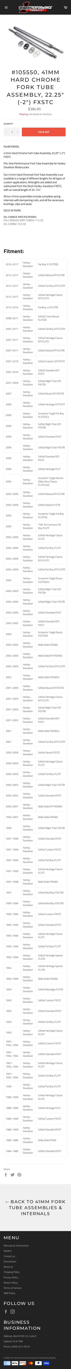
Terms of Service (12, 1288)
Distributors (10, 1261)
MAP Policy (9, 1293)
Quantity (8, 123)
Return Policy (11, 1282)
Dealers (8, 1251)
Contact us (9, 1256)
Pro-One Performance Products (24, 1357)
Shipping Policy (12, 1272)
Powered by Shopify (47, 1357)
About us (8, 1267)
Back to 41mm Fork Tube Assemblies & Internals (37, 1207)
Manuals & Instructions (16, 1245)
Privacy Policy (11, 1277)
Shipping (23, 114)
